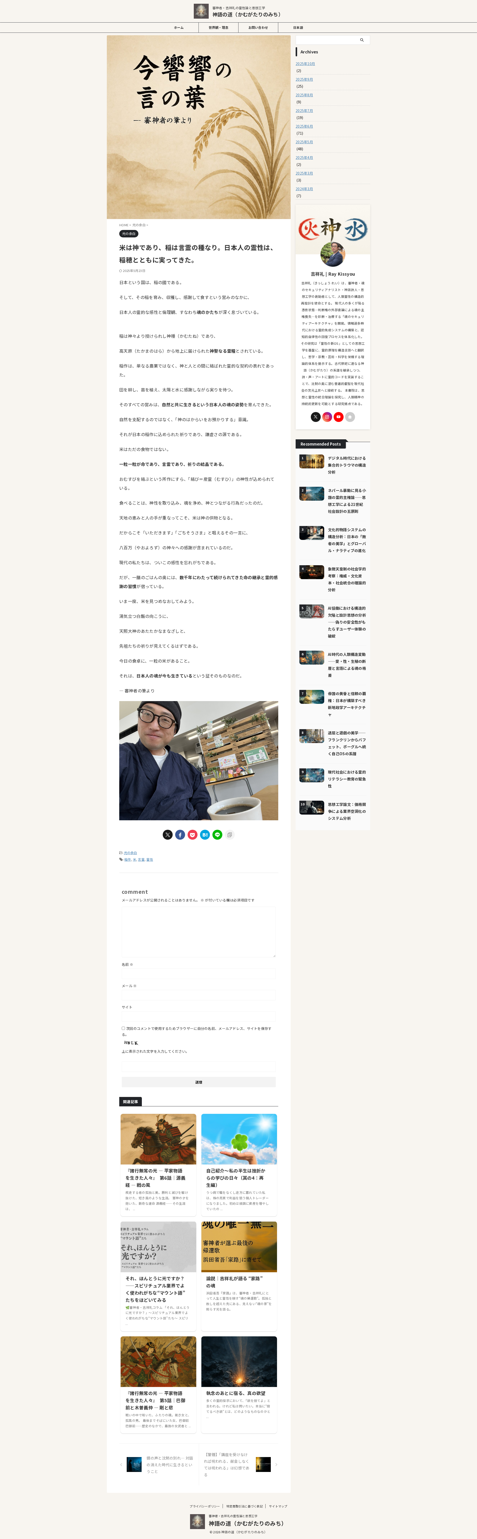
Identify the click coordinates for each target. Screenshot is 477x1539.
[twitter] (168, 835)
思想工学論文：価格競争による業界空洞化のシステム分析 (347, 811)
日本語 (298, 27)
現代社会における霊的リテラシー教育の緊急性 (347, 778)
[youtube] (339, 417)
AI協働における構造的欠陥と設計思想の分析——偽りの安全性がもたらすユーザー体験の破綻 (347, 621)
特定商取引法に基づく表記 (244, 1506)
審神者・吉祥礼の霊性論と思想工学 (233, 1516)
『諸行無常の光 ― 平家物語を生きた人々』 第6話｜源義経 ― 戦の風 (155, 1177)
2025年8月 (304, 94)
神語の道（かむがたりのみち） (247, 14)
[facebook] (180, 835)
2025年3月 (304, 173)
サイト (127, 1007)
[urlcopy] (230, 835)
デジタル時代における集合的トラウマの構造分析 (347, 465)
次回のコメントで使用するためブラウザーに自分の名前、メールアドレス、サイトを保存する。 (197, 1031)
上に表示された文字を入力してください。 (155, 1051)
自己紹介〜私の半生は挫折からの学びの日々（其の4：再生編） (236, 1177)
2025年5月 (304, 141)
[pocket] (193, 835)
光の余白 (130, 852)
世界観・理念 (219, 27)
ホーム (179, 27)
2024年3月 (304, 188)
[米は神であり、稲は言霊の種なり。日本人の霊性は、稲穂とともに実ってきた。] (205, 835)
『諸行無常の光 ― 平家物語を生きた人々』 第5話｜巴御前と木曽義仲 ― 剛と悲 (155, 1400)
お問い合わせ (258, 27)
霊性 (149, 859)
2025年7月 (304, 110)
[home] (350, 417)
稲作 (127, 859)
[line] (217, 835)
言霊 (141, 859)
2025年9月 (304, 79)
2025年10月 (305, 63)
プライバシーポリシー (205, 1506)
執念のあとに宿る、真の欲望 (236, 1393)
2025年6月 (304, 126)
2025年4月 (304, 157)
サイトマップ (278, 1506)
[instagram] (327, 417)
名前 (127, 964)
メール (129, 985)
